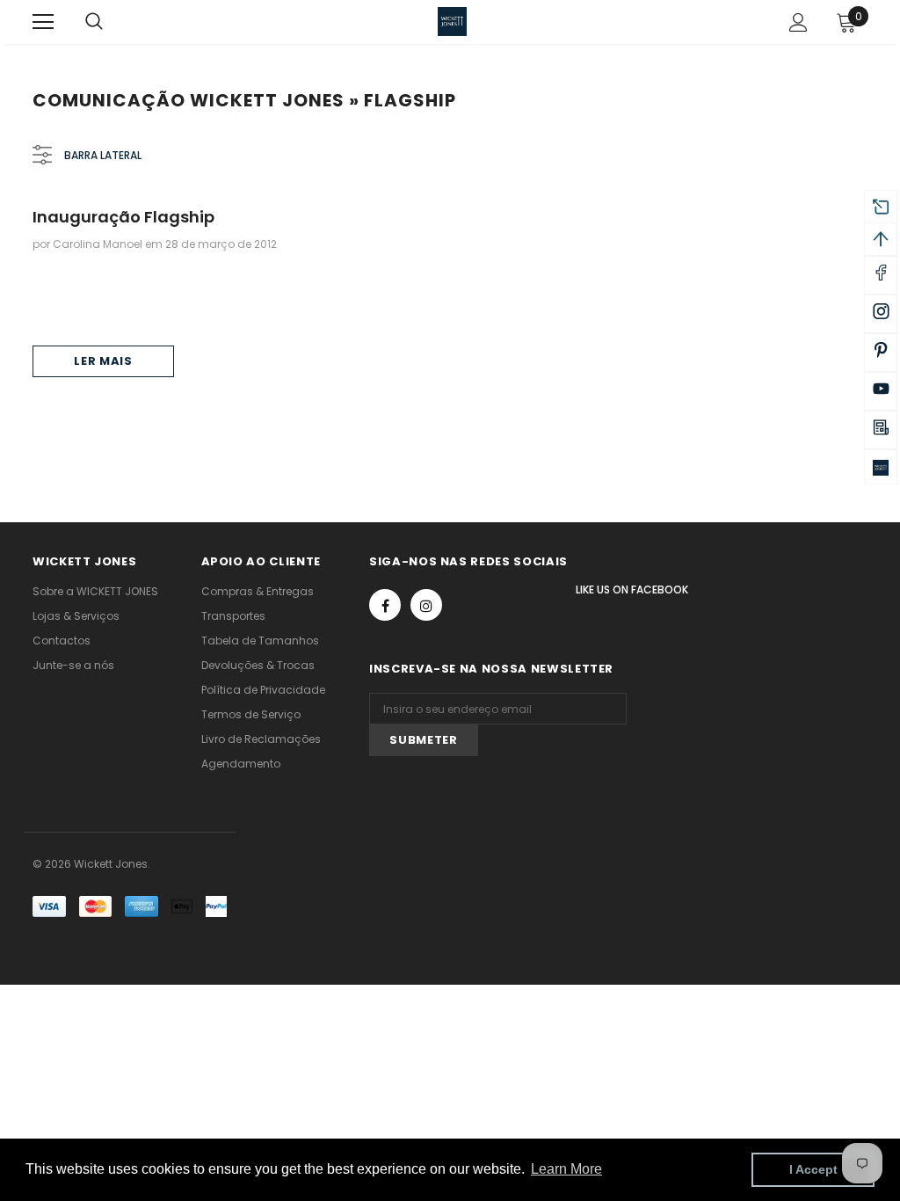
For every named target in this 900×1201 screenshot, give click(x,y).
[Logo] (452, 21)
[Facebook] (385, 605)
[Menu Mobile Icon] (43, 22)
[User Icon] (798, 22)
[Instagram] (426, 605)
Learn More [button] (566, 1168)
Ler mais (103, 361)
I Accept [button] (813, 1169)
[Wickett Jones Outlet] (881, 467)
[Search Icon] (111, 22)
